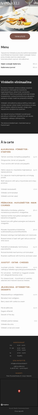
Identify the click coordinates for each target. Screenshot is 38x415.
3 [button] (23, 29)
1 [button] (14, 29)
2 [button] (19, 29)
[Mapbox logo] (5, 405)
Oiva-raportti (19, 411)
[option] (19, 15)
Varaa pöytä (20, 36)
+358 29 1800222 (19, 366)
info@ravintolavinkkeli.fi (19, 363)
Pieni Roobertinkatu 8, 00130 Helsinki (19, 376)
